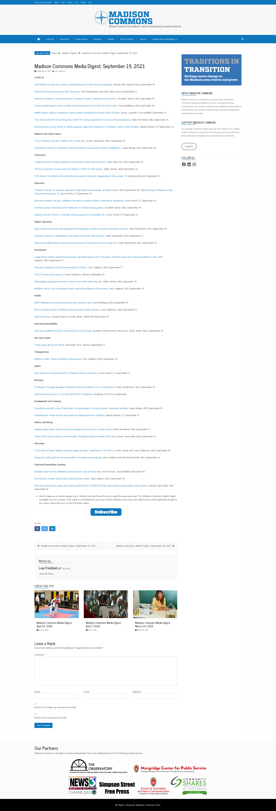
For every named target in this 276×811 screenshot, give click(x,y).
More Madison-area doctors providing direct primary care (62, 302)
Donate (83, 2)
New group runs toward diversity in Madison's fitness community (66, 372)
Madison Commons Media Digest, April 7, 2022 (103, 624)
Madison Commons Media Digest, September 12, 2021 (68, 545)
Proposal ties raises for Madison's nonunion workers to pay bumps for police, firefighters (77, 147)
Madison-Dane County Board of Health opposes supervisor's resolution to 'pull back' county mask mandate (86, 126)
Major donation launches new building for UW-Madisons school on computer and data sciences (81, 228)
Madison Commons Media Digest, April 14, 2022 (54, 624)
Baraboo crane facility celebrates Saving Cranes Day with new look (67, 471)
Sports (143, 39)
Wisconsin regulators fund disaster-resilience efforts (60, 267)
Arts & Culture (127, 39)
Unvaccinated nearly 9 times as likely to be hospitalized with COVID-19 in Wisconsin (75, 105)
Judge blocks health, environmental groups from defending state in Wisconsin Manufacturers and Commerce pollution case (95, 256)
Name (37, 691)
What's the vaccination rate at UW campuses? (57, 91)
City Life (50, 39)
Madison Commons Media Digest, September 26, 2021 (143, 545)
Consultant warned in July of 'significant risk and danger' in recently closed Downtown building (80, 408)
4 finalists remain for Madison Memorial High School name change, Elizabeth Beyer (76, 190)
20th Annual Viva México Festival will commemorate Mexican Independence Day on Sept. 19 (80, 175)
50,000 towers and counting (48, 274)
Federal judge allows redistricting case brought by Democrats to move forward (73, 429)
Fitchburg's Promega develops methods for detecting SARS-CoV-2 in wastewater (74, 386)
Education (64, 39)
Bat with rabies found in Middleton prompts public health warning (66, 309)
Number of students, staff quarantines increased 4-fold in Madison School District (75, 98)
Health (111, 39)
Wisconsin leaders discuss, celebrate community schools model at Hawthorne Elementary (79, 200)
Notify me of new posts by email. (50, 717)
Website (137, 691)
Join (76, 2)
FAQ (90, 2)
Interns (69, 2)
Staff (63, 2)
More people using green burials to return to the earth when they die (68, 281)
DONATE (189, 146)
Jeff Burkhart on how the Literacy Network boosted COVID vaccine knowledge (73, 84)
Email (86, 691)
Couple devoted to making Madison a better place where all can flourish (70, 161)
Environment (81, 39)
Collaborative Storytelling (163, 39)
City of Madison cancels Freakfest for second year (59, 140)
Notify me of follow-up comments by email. (55, 707)
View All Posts (47, 573)
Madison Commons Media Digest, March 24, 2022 (153, 624)
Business (98, 39)
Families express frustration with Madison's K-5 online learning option (68, 207)
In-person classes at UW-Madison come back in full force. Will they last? (69, 235)
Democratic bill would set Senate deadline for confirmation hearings (68, 457)
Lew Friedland (48, 568)
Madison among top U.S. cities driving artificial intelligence (63, 394)
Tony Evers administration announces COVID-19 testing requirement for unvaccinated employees (82, 119)
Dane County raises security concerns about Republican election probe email (72, 436)
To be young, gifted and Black (49, 344)
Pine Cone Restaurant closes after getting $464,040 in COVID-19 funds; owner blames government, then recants (90, 485)
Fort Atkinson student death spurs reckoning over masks (62, 478)
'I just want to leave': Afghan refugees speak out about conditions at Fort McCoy (74, 450)
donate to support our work (192, 132)
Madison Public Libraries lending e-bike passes (57, 358)
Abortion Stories (42, 316)
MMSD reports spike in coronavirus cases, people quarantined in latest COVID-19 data (76, 112)
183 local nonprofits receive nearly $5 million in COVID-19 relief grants (68, 168)
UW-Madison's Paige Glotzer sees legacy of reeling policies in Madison (69, 415)
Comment (40, 654)
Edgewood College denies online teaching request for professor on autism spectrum (76, 242)
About (56, 2)
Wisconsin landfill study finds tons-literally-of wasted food (62, 330)
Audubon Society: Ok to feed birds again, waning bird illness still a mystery (71, 288)
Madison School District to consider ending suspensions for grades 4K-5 (70, 214)
